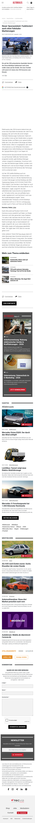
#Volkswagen (24, 529)
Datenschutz (17, 818)
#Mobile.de (12, 632)
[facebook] (8, 789)
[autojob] (29, 651)
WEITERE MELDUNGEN (10, 518)
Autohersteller (19, 18)
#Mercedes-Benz (13, 500)
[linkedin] (22, 789)
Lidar (14, 207)
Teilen (19, 82)
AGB (11, 818)
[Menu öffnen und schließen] (3, 2)
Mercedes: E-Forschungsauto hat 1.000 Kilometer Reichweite (15, 504)
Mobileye (5, 134)
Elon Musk (22, 234)
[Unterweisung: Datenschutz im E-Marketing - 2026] (17, 362)
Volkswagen (19, 226)
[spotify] (26, 789)
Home (3, 18)
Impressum (5, 818)
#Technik (5, 531)
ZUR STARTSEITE (9, 303)
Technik (6, 151)
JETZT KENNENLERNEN (17, 390)
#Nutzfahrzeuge (13, 465)
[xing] (17, 789)
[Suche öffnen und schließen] (27, 2)
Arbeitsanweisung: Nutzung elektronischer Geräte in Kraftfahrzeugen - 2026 (15, 342)
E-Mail (3, 683)
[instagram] (13, 789)
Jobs (15, 808)
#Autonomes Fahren (8, 527)
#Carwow (11, 596)
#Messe (18, 527)
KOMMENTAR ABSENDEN (17, 727)
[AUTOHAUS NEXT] (11, 316)
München (27, 202)
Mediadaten (24, 808)
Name (3, 690)
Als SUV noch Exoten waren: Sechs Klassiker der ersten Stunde (16, 565)
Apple (10, 226)
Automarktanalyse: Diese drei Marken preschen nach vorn (14, 600)
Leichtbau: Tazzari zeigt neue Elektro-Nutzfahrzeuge (14, 469)
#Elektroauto (8, 407)
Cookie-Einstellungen (27, 818)
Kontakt (11, 813)
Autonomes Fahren (8, 182)
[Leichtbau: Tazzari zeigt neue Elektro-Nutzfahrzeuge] (17, 454)
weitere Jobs (7, 657)
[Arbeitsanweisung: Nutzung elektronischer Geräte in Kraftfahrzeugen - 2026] (17, 326)
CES (15, 151)
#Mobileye (14, 525)
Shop (8, 808)
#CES (24, 527)
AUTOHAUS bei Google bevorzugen (15, 87)
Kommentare (9, 82)
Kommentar (5, 697)
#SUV (10, 560)
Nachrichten (10, 18)
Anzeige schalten (21, 657)
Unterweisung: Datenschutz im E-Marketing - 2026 (16, 376)
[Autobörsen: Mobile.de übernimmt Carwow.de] (17, 620)
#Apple (16, 529)
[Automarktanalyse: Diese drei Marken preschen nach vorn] (17, 585)
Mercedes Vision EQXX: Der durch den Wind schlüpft (16, 433)
